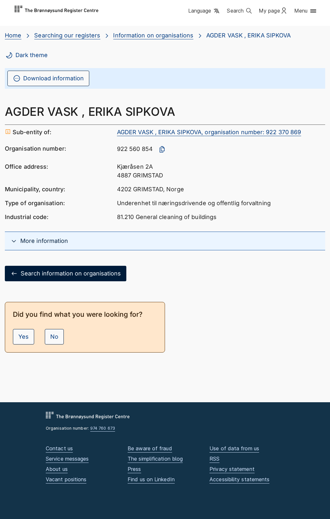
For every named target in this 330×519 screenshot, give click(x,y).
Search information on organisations (71, 273)
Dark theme (31, 55)
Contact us (59, 448)
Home (13, 35)
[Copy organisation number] (162, 149)
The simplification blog (155, 458)
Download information (53, 78)
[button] (204, 11)
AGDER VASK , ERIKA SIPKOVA (248, 35)
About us (57, 469)
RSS (214, 458)
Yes (23, 336)
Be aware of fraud (150, 448)
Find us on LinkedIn (151, 479)
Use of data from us (234, 448)
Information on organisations (153, 35)
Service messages (67, 458)
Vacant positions (66, 479)
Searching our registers (67, 35)
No (54, 336)
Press (134, 469)
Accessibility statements (239, 479)
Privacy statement (232, 469)
